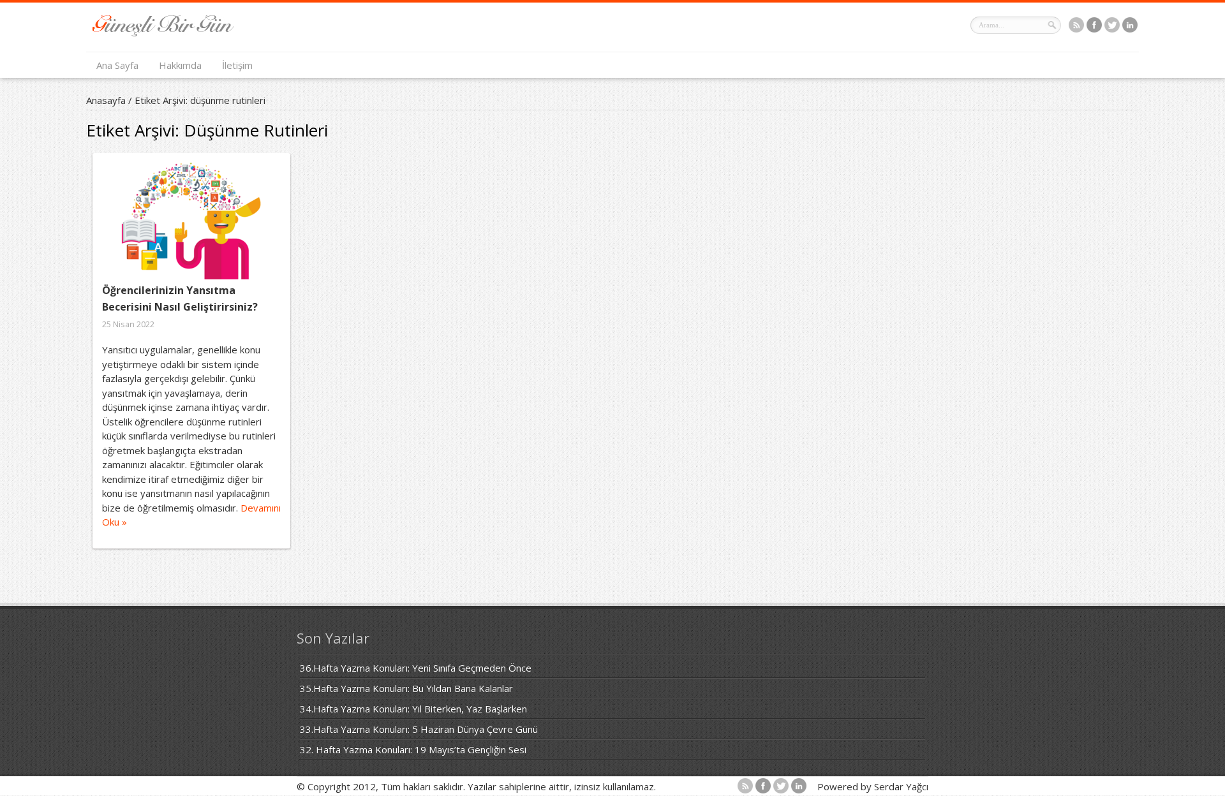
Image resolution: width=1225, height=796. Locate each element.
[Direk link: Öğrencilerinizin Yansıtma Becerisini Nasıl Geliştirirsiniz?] (191, 221)
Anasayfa (106, 100)
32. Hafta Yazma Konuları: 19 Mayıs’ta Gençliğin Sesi (413, 749)
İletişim (237, 65)
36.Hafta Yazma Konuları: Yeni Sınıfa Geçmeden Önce (415, 667)
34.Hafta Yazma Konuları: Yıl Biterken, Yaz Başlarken (413, 708)
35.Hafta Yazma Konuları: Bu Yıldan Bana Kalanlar (406, 688)
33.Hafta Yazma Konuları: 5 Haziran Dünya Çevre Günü (419, 729)
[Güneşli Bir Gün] (163, 32)
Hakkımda (180, 65)
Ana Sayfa (117, 65)
